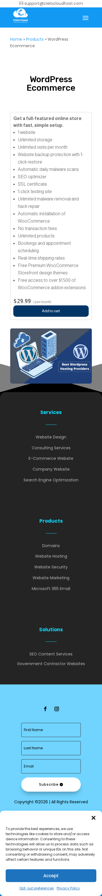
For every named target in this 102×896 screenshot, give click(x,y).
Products (35, 39)
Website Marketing (51, 578)
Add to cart (51, 311)
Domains (51, 546)
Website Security (51, 567)
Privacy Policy (68, 888)
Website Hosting (51, 556)
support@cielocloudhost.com (51, 3)
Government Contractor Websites (51, 664)
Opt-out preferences (36, 888)
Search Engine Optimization (51, 480)
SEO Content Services (51, 654)
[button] (93, 818)
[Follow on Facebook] (45, 708)
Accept (51, 876)
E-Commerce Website (51, 458)
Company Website (51, 469)
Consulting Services (51, 448)
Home (16, 39)
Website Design (51, 437)
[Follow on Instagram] (56, 708)
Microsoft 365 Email (51, 588)
